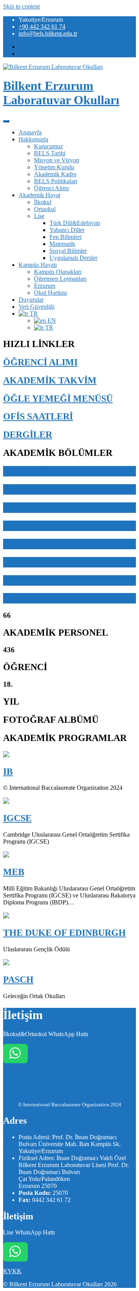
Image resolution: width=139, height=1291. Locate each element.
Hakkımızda (33, 139)
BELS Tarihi (49, 153)
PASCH (18, 980)
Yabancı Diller (67, 230)
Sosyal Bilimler (68, 251)
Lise (39, 216)
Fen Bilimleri (65, 237)
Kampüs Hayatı (38, 264)
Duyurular (31, 299)
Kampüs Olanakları (57, 271)
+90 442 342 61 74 (42, 26)
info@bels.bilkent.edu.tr (48, 33)
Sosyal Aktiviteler (38, 598)
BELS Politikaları (55, 181)
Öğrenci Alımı (51, 188)
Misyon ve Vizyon (56, 160)
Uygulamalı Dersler (73, 257)
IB (8, 772)
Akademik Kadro (55, 174)
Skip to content (21, 6)
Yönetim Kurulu (54, 167)
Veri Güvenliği (36, 306)
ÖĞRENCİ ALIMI (40, 362)
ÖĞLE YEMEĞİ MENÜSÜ (58, 399)
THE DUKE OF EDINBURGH (64, 933)
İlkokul (42, 202)
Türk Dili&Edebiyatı (74, 223)
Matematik (62, 244)
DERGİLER (27, 435)
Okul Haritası (50, 292)
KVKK (12, 1271)
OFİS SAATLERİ (38, 416)
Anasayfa (30, 132)
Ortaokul (45, 209)
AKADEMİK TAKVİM (50, 380)
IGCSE (17, 818)
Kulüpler (21, 580)
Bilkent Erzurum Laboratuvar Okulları (61, 93)
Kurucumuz (48, 146)
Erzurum (44, 285)
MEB (13, 872)
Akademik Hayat (39, 195)
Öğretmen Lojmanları (60, 278)
